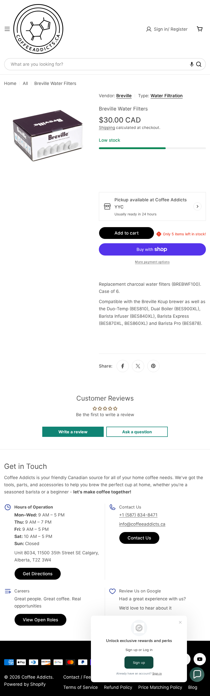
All (25, 83)
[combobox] (105, 64)
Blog (192, 687)
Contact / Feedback (83, 677)
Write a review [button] (73, 431)
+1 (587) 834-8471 (138, 514)
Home (10, 83)
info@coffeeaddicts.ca (142, 524)
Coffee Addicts (37, 677)
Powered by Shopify (25, 684)
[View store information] (197, 206)
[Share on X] (138, 366)
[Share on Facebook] (123, 366)
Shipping (107, 127)
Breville (124, 95)
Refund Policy (118, 687)
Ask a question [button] (137, 431)
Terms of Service (80, 687)
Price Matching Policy (160, 687)
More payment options (152, 262)
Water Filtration (167, 95)
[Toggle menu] (7, 29)
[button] (191, 64)
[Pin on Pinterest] (153, 366)
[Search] (199, 64)
